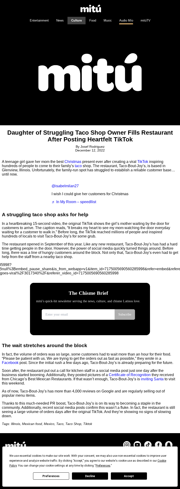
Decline (90, 476)
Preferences (51, 476)
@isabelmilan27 (65, 186)
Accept (129, 476)
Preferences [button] (103, 465)
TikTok (142, 162)
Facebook (10, 363)
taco (78, 166)
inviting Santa (152, 379)
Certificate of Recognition (130, 375)
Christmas (72, 162)
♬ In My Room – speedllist (74, 202)
